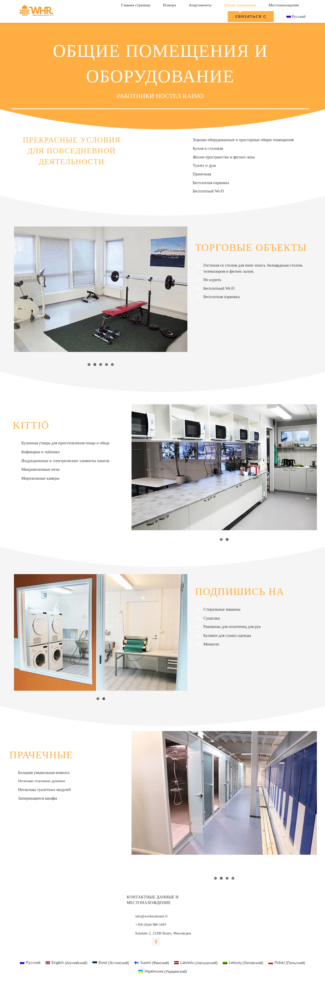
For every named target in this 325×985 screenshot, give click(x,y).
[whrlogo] (38, 5)
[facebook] (156, 942)
